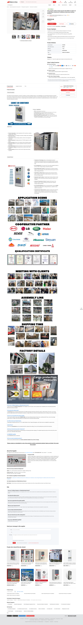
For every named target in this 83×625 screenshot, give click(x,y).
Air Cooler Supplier (10, 611)
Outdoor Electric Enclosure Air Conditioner (65, 593)
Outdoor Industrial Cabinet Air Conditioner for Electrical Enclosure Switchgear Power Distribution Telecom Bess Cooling (13, 564)
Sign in (75, 2)
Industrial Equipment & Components (15, 6)
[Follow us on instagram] (71, 615)
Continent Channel (52, 618)
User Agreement (47, 621)
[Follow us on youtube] (72, 615)
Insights (62, 618)
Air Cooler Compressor (18, 611)
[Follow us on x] (70, 615)
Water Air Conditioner (42, 608)
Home (8, 6)
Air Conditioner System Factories (22, 608)
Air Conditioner (31, 477)
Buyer (54, 4)
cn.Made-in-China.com (50, 619)
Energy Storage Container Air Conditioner (13, 593)
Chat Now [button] (72, 23)
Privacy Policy (56, 621)
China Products (27, 618)
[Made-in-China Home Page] (12, 2)
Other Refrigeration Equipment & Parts (29, 604)
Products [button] (22, 1)
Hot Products (22, 618)
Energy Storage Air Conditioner (42, 477)
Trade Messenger (22, 615)
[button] (51, 1)
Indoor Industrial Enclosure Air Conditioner (48, 593)
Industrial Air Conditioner (33, 6)
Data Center (49, 477)
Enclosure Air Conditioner (25, 477)
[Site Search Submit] (54, 2)
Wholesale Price (47, 618)
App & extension (64, 4)
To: (11, 532)
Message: (10, 534)
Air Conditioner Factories (33, 608)
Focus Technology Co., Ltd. (34, 621)
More (8, 612)
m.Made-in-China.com (44, 619)
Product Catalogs (20, 591)
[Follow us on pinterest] (74, 615)
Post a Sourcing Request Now (34, 542)
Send (14, 542)
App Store (9, 615)
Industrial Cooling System (18, 604)
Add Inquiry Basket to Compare (26, 40)
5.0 (64, 87)
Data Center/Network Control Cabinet (29, 593)
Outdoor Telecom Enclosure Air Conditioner (13, 595)
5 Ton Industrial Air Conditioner (65, 604)
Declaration (51, 621)
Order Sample (63, 26)
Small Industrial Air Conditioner (54, 604)
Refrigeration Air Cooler (65, 608)
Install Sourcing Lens (31, 615)
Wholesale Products (41, 618)
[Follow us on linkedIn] (75, 615)
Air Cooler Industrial (57, 608)
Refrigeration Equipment (25, 6)
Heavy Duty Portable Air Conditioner (42, 604)
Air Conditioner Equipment (11, 608)
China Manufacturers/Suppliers (34, 618)
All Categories (10, 4)
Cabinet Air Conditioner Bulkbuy (28, 611)
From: (11, 529)
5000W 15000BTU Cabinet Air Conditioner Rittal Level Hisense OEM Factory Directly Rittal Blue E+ (69, 564)
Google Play (15, 615)
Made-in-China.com (37, 619)
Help (59, 4)
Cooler (35, 477)
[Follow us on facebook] (68, 615)
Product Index (58, 618)
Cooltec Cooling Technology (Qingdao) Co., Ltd (56, 15)
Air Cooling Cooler (49, 608)
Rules (75, 4)
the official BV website (29, 452)
